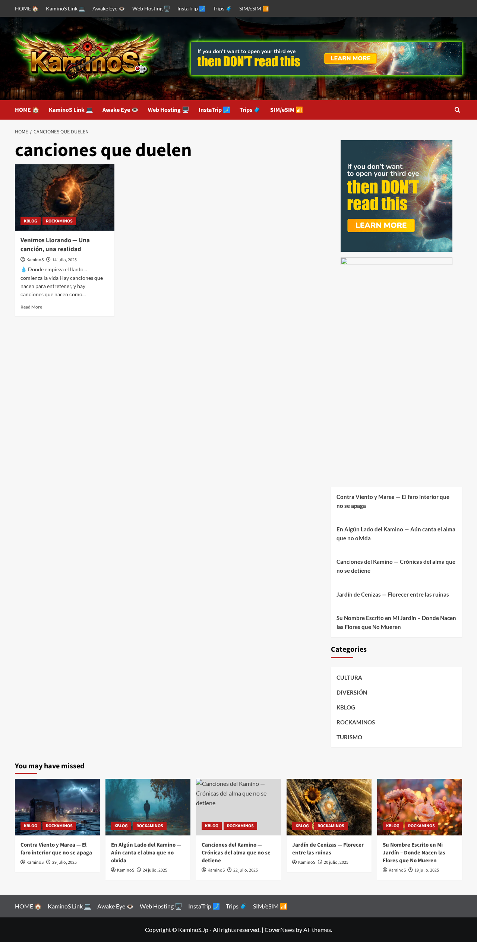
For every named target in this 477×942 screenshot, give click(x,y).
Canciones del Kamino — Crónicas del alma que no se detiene (396, 566)
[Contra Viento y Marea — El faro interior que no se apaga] (57, 807)
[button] (457, 109)
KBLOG (30, 221)
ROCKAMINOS (59, 221)
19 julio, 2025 (426, 870)
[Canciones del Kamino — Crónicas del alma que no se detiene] (238, 807)
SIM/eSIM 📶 (254, 8)
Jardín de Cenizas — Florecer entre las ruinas (393, 594)
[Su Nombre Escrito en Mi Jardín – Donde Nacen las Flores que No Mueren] (419, 807)
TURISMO (349, 737)
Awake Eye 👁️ (108, 8)
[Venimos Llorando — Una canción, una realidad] (64, 197)
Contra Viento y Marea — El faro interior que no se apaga (393, 501)
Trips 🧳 (222, 8)
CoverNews (280, 929)
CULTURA (349, 677)
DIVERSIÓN (352, 692)
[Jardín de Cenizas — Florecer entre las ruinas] (329, 807)
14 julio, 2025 (64, 260)
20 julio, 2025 (336, 862)
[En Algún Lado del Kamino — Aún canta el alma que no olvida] (147, 807)
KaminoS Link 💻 (65, 8)
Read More (31, 307)
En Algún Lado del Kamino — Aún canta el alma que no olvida (396, 533)
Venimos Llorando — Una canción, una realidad (55, 245)
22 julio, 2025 (245, 870)
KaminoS (35, 260)
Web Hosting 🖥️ (151, 8)
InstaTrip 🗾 (191, 8)
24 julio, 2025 (155, 870)
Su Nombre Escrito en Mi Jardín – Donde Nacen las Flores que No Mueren (396, 622)
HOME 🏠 (26, 8)
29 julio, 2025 (64, 862)
